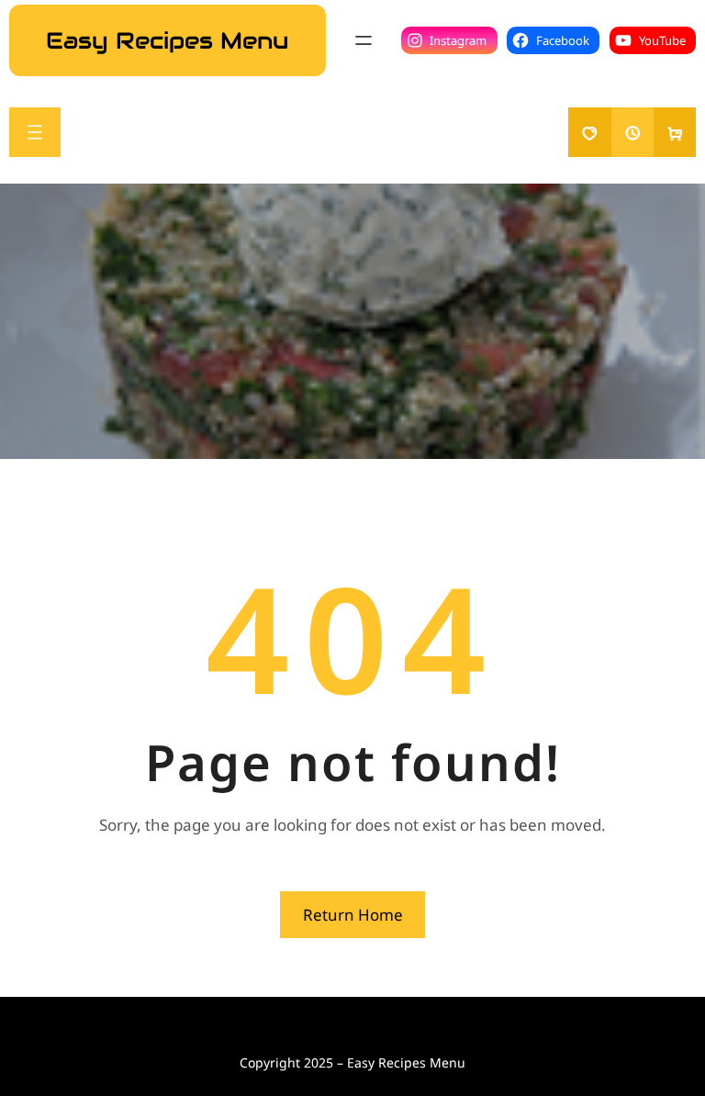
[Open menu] (363, 40)
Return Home (353, 914)
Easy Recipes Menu (167, 40)
